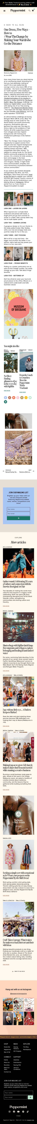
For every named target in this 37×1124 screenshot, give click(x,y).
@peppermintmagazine (18, 993)
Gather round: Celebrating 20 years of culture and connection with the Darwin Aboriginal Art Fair (18, 584)
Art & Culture (6, 350)
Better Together (8, 611)
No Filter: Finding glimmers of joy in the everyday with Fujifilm (10, 381)
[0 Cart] (33, 11)
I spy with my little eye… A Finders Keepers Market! (17, 711)
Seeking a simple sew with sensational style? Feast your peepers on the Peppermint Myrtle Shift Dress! (18, 875)
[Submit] (18, 518)
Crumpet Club (30, 1120)
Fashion (30, 73)
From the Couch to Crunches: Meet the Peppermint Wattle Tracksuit (26, 381)
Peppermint (23, 349)
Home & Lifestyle (8, 900)
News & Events (18, 675)
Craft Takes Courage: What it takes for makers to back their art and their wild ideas (18, 942)
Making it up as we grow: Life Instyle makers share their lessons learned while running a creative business (18, 767)
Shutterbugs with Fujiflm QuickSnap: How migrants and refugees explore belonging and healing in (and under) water (18, 649)
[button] (4, 10)
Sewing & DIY (7, 838)
